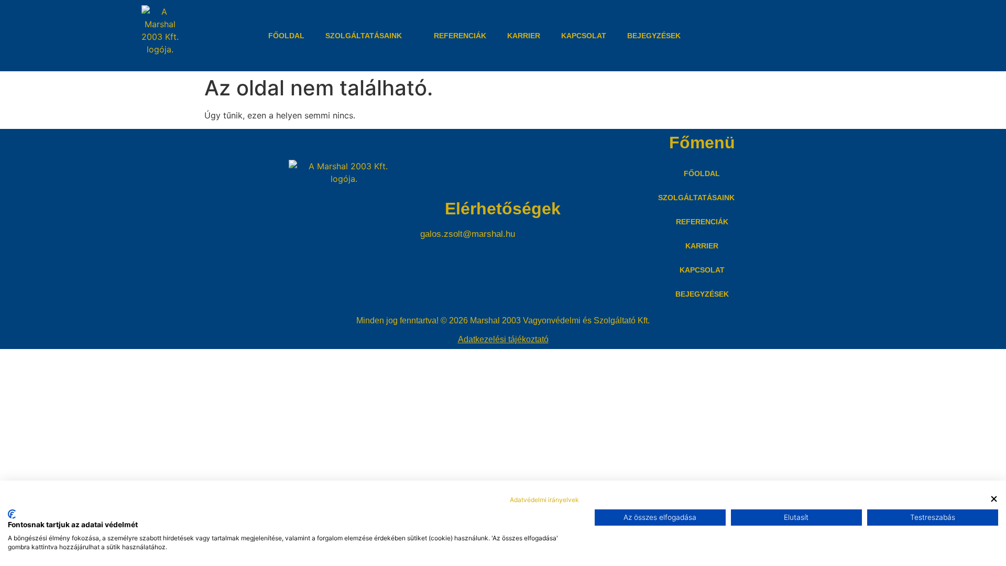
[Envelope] (817, 35)
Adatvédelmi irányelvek (544, 500)
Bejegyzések (654, 35)
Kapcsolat (583, 35)
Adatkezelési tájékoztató (503, 339)
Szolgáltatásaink (363, 35)
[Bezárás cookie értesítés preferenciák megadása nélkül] (994, 499)
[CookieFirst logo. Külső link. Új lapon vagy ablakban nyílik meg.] (12, 514)
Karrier (523, 35)
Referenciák (460, 35)
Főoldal (286, 35)
